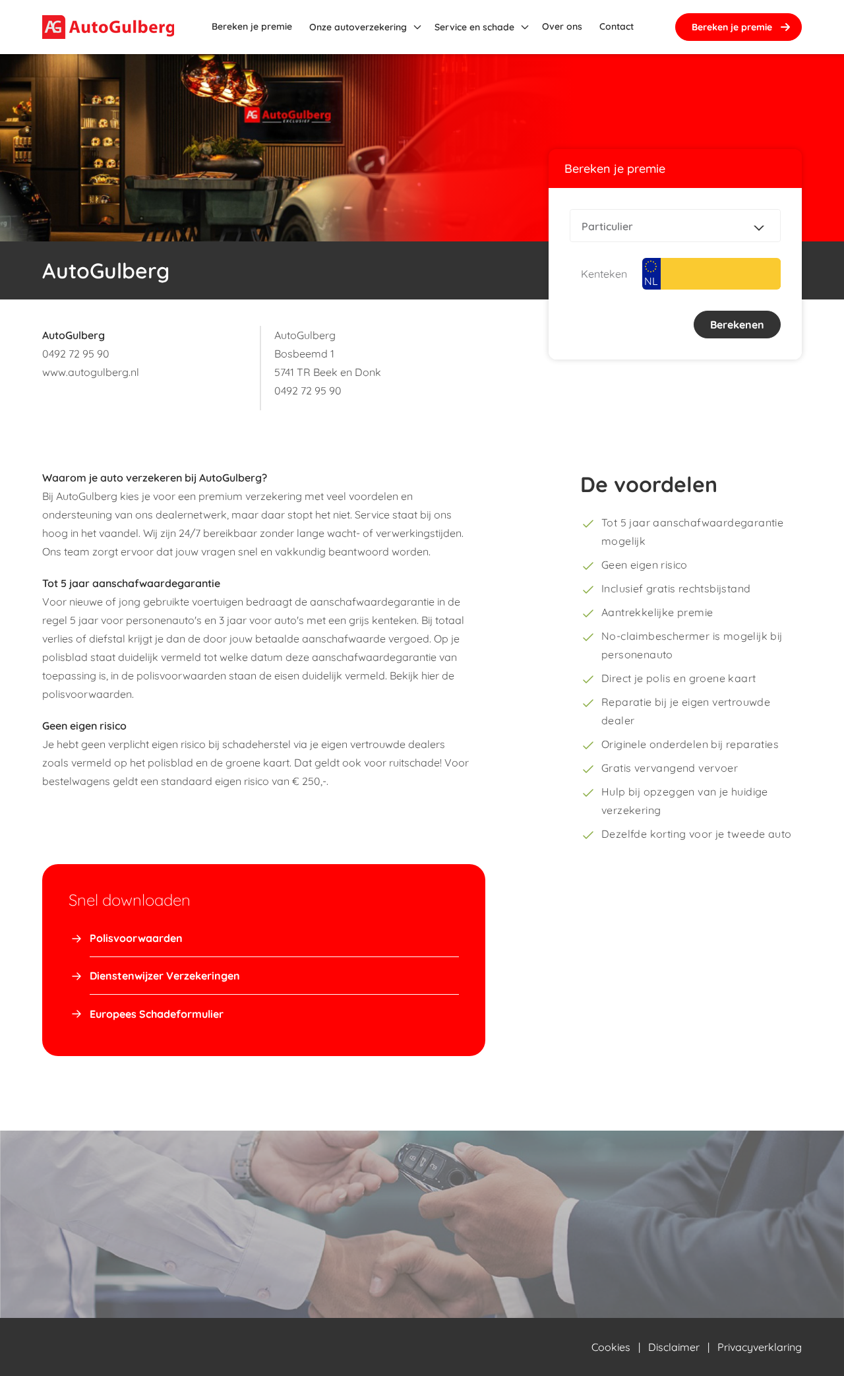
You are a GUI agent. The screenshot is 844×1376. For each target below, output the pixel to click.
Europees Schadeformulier (157, 1013)
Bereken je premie (732, 27)
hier (430, 675)
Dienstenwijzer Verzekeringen (165, 975)
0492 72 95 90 (75, 353)
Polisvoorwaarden (136, 938)
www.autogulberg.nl (90, 372)
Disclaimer (674, 1347)
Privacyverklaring (759, 1347)
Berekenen (737, 324)
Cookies (610, 1347)
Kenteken (604, 273)
